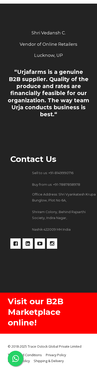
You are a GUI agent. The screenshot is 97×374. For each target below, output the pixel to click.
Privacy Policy (56, 355)
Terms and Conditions (25, 355)
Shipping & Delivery (49, 361)
